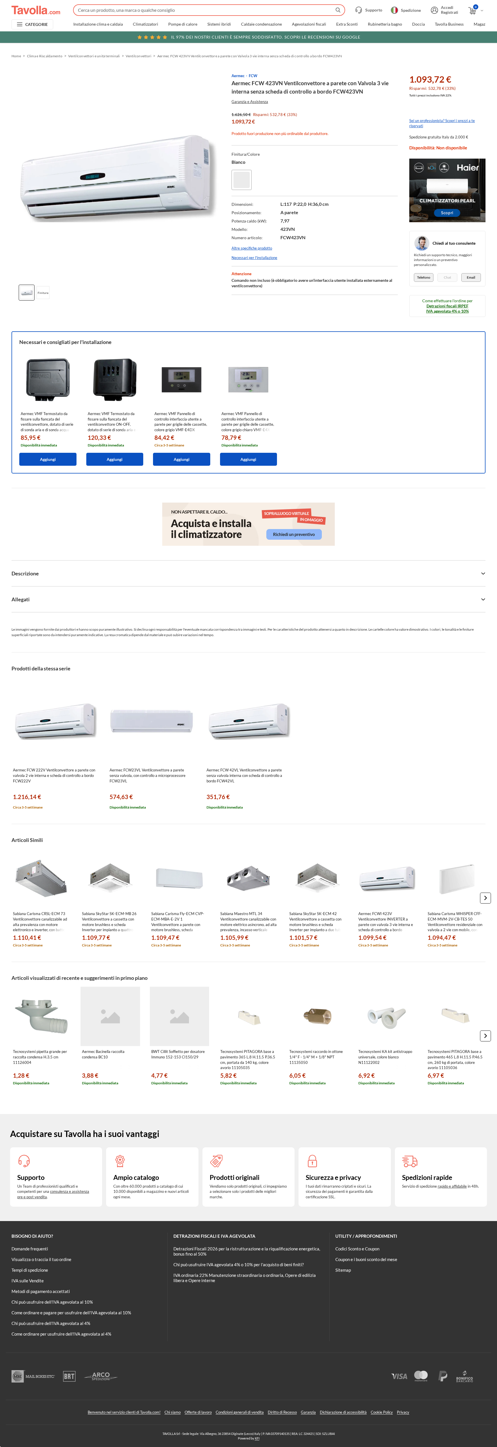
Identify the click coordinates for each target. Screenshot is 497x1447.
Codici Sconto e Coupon (357, 1248)
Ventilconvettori (138, 56)
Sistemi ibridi (219, 24)
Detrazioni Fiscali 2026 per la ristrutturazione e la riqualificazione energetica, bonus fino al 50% (246, 1251)
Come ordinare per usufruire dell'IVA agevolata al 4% (61, 1333)
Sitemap (343, 1270)
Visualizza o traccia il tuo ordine (41, 1259)
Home (16, 56)
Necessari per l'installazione (254, 257)
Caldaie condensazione (261, 24)
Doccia (418, 24)
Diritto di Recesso (282, 1412)
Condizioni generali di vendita (240, 1412)
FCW (253, 75)
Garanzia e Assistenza (250, 101)
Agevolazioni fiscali (309, 24)
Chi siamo (173, 1412)
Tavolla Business (449, 24)
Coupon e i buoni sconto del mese (366, 1259)
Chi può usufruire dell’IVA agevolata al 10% (52, 1302)
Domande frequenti (30, 1248)
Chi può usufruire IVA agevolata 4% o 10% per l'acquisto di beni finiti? (238, 1264)
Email (471, 277)
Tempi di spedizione (30, 1270)
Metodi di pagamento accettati (41, 1291)
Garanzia (308, 1412)
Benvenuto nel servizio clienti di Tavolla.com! (124, 1412)
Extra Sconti (347, 24)
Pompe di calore (182, 24)
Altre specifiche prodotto (252, 248)
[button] (485, 898)
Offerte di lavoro (198, 1412)
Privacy (403, 1412)
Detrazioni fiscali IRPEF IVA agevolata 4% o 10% (447, 308)
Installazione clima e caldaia (98, 24)
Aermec (238, 75)
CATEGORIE (36, 24)
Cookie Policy (382, 1412)
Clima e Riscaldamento (44, 56)
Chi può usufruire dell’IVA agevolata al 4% (51, 1323)
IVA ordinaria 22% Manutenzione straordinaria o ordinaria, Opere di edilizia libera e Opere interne (244, 1278)
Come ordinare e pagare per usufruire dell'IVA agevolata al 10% (71, 1312)
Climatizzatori (145, 24)
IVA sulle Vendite (28, 1280)
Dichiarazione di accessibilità (343, 1412)
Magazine (482, 24)
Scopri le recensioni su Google (265, 37)
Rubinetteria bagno (385, 24)
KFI (257, 1438)
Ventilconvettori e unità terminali (94, 56)
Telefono (423, 277)
